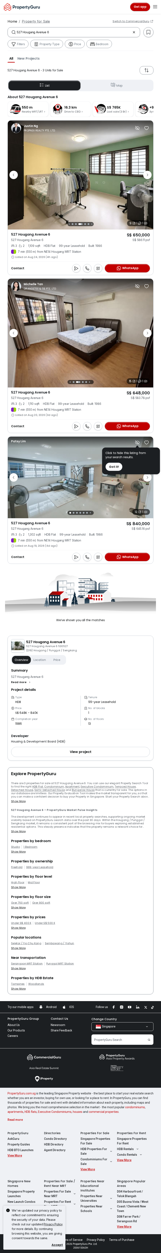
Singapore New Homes (19, 1183)
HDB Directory (53, 1144)
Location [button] (40, 660)
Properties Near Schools (91, 1209)
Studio (15, 847)
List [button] (47, 85)
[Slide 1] (67, 223)
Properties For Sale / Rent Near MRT (59, 1183)
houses (77, 1111)
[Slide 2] (71, 224)
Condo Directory (55, 1138)
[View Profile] (33, 128)
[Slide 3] (74, 224)
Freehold (17, 867)
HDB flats (31, 1111)
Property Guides (19, 1144)
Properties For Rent (131, 1133)
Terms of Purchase (121, 1239)
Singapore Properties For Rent (132, 1141)
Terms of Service (71, 1239)
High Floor (17, 882)
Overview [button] (21, 660)
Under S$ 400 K (21, 923)
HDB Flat (37, 786)
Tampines (18, 984)
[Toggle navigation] (155, 7)
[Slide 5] (82, 224)
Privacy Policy (53, 1224)
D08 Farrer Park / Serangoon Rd (128, 1219)
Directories (52, 1133)
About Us (14, 1025)
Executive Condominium (97, 786)
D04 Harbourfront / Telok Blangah (130, 1194)
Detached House (22, 790)
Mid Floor (34, 882)
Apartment (72, 786)
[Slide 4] (78, 224)
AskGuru (13, 1138)
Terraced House (125, 786)
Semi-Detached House (49, 790)
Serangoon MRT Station (27, 963)
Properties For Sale (94, 1133)
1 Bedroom (30, 847)
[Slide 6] (87, 224)
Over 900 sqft (41, 902)
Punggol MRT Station (60, 963)
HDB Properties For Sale (93, 1151)
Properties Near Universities (91, 1198)
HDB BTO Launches (21, 1150)
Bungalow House (83, 790)
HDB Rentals (125, 1149)
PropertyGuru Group (23, 1019)
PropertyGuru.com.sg (22, 1093)
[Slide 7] (90, 223)
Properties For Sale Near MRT (57, 1194)
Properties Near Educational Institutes (92, 1186)
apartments (15, 1111)
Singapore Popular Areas (131, 1183)
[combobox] (74, 32)
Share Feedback (61, 1030)
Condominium (54, 786)
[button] (11, 58)
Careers (13, 1036)
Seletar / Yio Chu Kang (26, 943)
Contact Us (59, 1019)
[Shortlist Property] (146, 128)
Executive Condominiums (54, 1111)
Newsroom (58, 1025)
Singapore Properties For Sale (95, 1141)
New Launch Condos (21, 1201)
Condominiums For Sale (93, 1162)
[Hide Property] (137, 128)
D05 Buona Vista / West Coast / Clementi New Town (132, 1206)
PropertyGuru (18, 1133)
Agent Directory (54, 1150)
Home (12, 21)
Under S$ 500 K (45, 923)
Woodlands (36, 984)
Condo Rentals (127, 1154)
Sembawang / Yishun (59, 943)
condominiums (135, 1107)
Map (119, 85)
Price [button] (56, 660)
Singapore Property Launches (21, 1194)
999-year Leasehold (39, 867)
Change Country (104, 1019)
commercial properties (104, 1111)
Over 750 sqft (20, 902)
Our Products (16, 1030)
